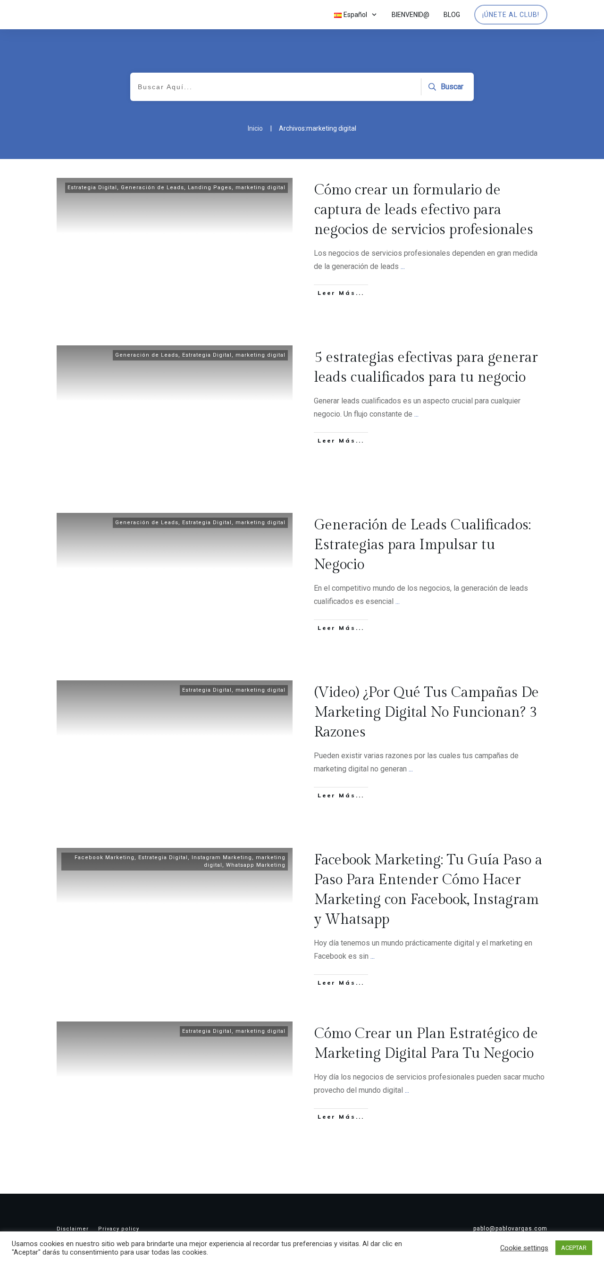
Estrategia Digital (92, 187)
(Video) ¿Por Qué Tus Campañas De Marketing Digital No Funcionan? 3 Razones (426, 712)
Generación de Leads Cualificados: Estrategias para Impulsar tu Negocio (422, 545)
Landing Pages (210, 187)
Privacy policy (118, 1229)
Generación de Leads (152, 187)
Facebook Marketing (104, 857)
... (403, 266)
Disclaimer (73, 1229)
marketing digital (260, 187)
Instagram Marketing (222, 857)
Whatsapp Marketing (255, 865)
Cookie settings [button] (524, 1248)
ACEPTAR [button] (574, 1247)
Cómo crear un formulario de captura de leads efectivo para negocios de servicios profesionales (423, 210)
